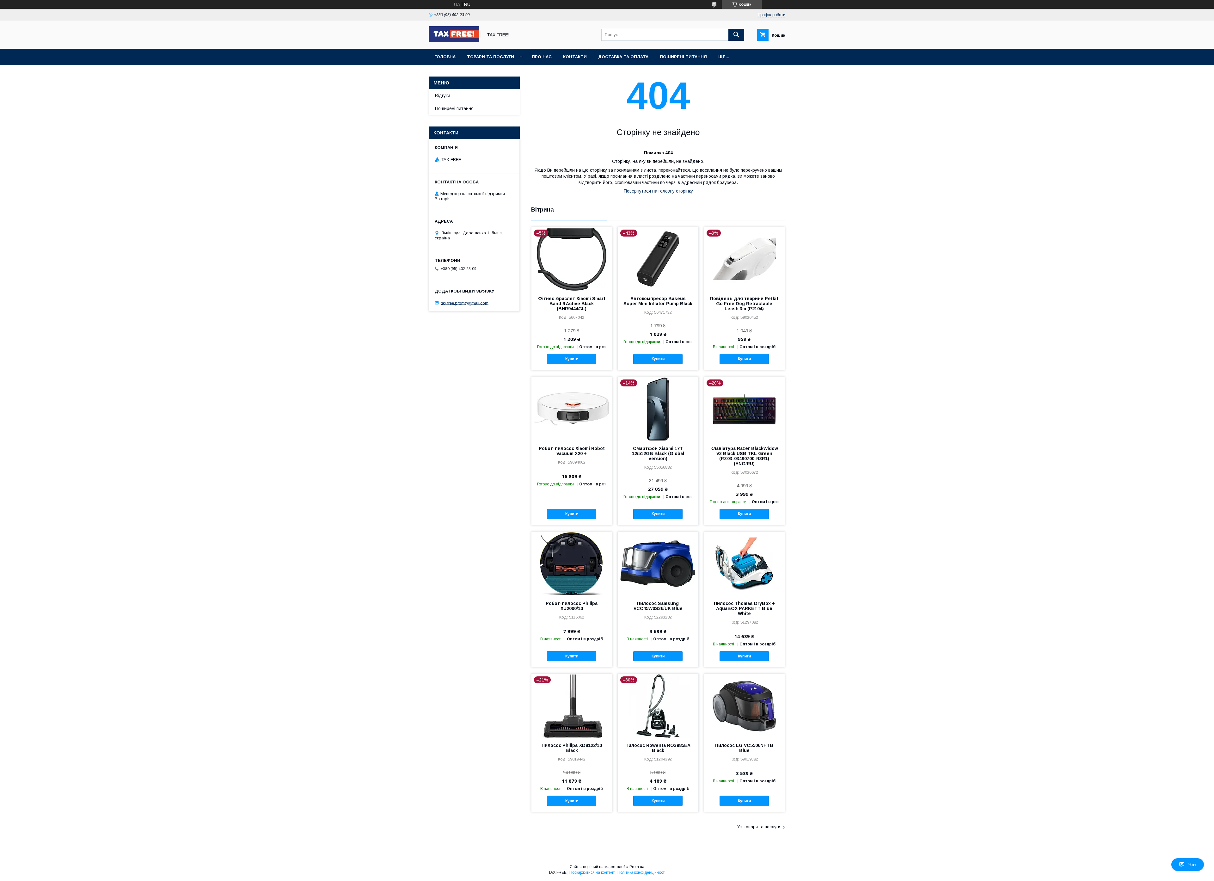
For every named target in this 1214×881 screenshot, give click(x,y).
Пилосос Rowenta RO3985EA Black (657, 748)
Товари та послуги (490, 56)
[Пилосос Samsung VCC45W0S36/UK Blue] (658, 563)
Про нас (542, 56)
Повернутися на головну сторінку (658, 191)
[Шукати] (736, 35)
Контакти (575, 56)
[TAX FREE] (454, 40)
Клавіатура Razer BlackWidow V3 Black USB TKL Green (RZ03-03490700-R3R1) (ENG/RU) (744, 456)
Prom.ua (636, 867)
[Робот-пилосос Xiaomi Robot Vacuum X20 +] (571, 408)
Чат (1192, 864)
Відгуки (442, 95)
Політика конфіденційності (641, 872)
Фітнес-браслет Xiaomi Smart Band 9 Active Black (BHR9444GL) (571, 303)
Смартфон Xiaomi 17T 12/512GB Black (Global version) (658, 453)
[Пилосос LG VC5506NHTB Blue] (744, 705)
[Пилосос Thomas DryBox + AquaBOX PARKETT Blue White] (744, 563)
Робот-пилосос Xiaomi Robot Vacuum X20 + (572, 451)
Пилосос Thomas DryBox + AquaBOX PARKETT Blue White (744, 608)
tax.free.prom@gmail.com (464, 302)
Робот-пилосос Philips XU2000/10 (572, 606)
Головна (445, 56)
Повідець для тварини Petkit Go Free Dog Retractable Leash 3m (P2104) (744, 303)
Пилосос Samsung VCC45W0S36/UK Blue (658, 606)
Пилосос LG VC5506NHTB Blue (744, 748)
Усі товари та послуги (758, 826)
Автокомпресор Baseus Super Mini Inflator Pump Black (657, 301)
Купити (571, 359)
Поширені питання (683, 56)
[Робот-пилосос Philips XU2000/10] (571, 563)
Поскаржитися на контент (592, 872)
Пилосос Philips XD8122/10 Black (572, 748)
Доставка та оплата (623, 56)
